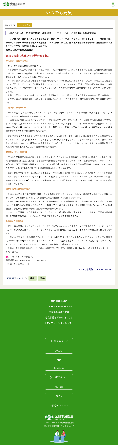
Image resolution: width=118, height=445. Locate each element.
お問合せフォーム (59, 405)
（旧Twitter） (61, 377)
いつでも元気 (24, 25)
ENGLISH (59, 350)
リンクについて (67, 426)
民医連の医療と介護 (59, 312)
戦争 (42, 278)
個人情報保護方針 (51, 426)
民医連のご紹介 (59, 301)
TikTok (59, 396)
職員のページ (61, 341)
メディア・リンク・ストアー (59, 323)
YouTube (59, 386)
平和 (32, 278)
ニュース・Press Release (59, 306)
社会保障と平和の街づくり (59, 317)
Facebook (59, 367)
